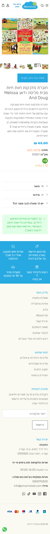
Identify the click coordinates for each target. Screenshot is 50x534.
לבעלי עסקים (40, 332)
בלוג (45, 309)
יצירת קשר (42, 321)
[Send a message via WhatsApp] (4, 529)
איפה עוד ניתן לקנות (32, 77)
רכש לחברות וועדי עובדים (33, 338)
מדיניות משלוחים (38, 363)
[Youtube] (34, 493)
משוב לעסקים (40, 327)
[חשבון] (9, 5)
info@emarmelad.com (28, 485)
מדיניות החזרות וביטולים (34, 357)
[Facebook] (44, 493)
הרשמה (40, 424)
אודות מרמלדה (39, 303)
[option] (25, 36)
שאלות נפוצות (40, 297)
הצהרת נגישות (39, 375)
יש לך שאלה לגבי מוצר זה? (28, 203)
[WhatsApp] (23, 493)
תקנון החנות (41, 369)
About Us (42, 315)
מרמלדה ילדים (34, 524)
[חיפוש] (41, 5)
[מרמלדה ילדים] (30, 5)
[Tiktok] (29, 493)
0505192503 (40, 481)
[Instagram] (39, 493)
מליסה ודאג (33, 150)
